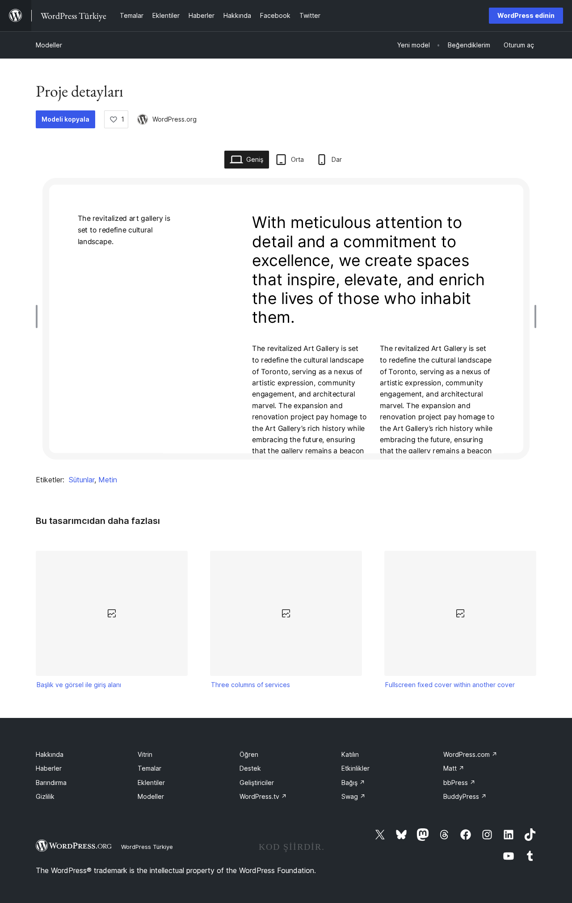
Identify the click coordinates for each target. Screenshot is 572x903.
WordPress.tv (263, 796)
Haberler (49, 768)
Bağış (353, 782)
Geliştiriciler (257, 782)
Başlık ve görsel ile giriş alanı (79, 684)
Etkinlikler (355, 768)
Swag (353, 796)
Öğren (249, 754)
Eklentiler (151, 782)
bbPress (459, 782)
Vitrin (145, 754)
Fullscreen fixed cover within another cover (450, 684)
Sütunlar (81, 479)
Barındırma (51, 782)
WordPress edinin (526, 15)
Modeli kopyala (65, 119)
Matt (453, 768)
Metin (107, 479)
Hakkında (49, 754)
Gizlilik (45, 796)
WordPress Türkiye (147, 846)
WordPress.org (174, 119)
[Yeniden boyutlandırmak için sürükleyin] (39, 316)
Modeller (49, 45)
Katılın (350, 754)
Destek (250, 768)
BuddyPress (465, 796)
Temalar (149, 768)
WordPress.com (470, 754)
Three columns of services (250, 684)
